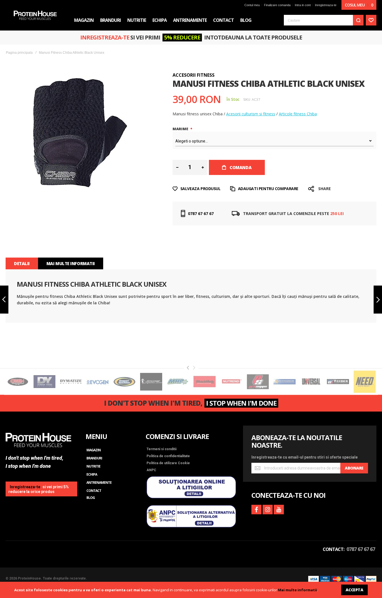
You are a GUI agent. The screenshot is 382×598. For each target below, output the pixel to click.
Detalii (22, 263)
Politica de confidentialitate (168, 456)
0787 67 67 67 (201, 213)
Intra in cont (303, 5)
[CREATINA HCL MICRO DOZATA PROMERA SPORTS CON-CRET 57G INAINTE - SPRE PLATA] (378, 299)
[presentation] (188, 367)
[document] (191, 590)
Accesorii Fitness (193, 75)
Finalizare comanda (277, 5)
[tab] (22, 263)
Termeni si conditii (161, 449)
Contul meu (252, 5)
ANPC (151, 470)
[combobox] (324, 20)
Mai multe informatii (297, 589)
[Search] (358, 20)
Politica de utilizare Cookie (168, 463)
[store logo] (35, 15)
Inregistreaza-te (325, 5)
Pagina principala (19, 53)
